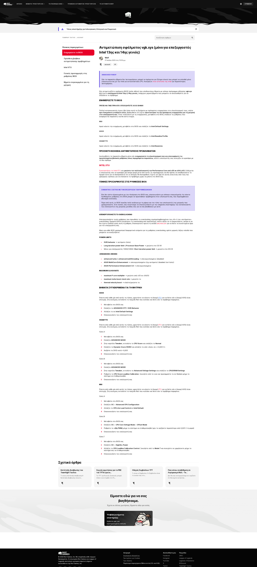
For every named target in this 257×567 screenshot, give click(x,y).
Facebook (166, 555)
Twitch (165, 566)
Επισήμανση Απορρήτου (131, 555)
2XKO (181, 555)
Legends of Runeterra (186, 561)
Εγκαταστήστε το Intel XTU (110, 171)
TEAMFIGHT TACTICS (68, 37)
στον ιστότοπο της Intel (162, 81)
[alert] (128, 29)
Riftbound (182, 563)
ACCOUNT (80, 37)
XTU (160, 325)
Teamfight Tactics (185, 566)
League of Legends (185, 558)
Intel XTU (104, 165)
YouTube (166, 561)
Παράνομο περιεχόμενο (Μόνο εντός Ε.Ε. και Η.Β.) (141, 563)
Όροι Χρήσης (127, 561)
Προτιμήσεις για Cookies (131, 558)
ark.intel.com (161, 223)
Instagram (166, 558)
